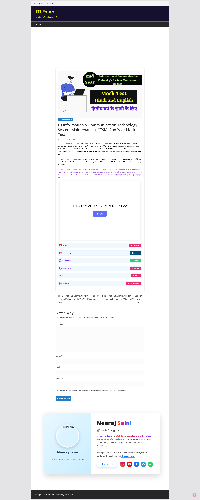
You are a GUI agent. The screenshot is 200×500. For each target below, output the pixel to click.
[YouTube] (129, 464)
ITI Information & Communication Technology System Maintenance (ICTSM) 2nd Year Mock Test (78, 299)
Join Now (136, 253)
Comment (61, 324)
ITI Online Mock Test (65, 119)
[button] (42, 24)
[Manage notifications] (194, 495)
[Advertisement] (100, 44)
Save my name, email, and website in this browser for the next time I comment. (93, 390)
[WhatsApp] (150, 464)
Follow (137, 276)
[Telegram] (143, 464)
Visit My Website (107, 464)
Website (59, 378)
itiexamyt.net (128, 456)
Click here (136, 245)
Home (38, 24)
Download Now (134, 283)
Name (59, 356)
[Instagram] (122, 464)
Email (59, 367)
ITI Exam (45, 11)
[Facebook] (136, 464)
